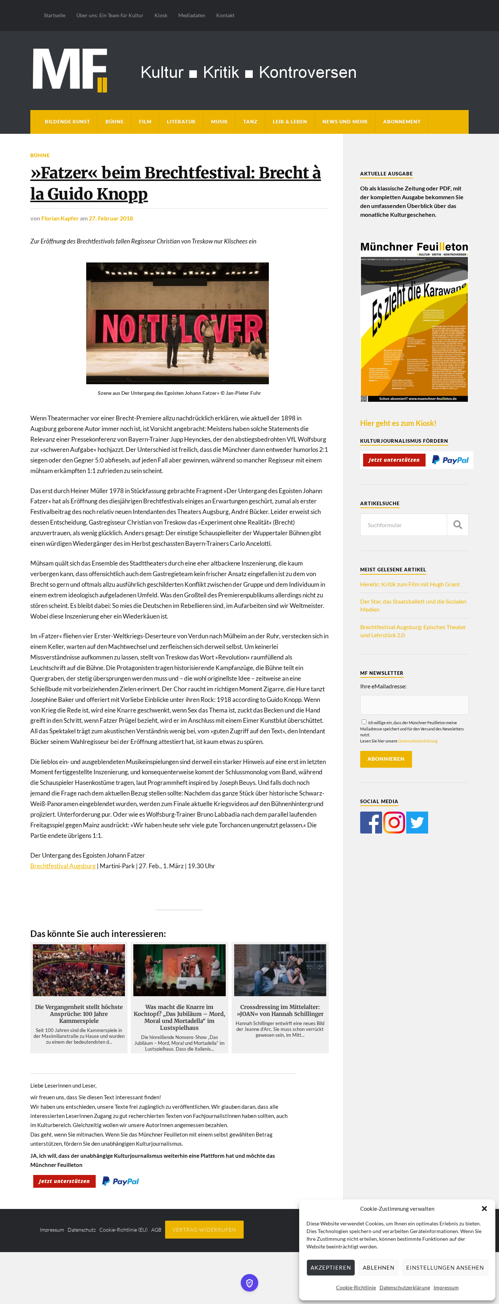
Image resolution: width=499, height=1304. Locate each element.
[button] (484, 1208)
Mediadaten (191, 15)
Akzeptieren (331, 1267)
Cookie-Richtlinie (356, 1287)
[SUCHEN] (458, 525)
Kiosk (161, 15)
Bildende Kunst (67, 122)
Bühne (115, 122)
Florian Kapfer (60, 218)
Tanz (250, 122)
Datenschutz (82, 1229)
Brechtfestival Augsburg (63, 866)
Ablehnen (379, 1267)
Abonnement (402, 122)
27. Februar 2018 (111, 218)
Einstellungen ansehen (445, 1267)
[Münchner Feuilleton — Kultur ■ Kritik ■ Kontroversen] (249, 69)
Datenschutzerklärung (405, 1287)
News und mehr (345, 122)
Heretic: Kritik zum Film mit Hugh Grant (410, 584)
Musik (219, 122)
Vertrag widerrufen (204, 1229)
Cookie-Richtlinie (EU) (123, 1229)
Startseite (54, 15)
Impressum (446, 1287)
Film (145, 122)
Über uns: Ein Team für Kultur (110, 15)
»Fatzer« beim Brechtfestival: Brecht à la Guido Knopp (175, 183)
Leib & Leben (290, 122)
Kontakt (225, 15)
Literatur (181, 122)
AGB (156, 1229)
